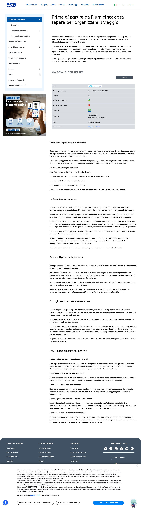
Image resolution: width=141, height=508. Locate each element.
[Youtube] (126, 448)
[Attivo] (89, 100)
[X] (116, 448)
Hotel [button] (10, 74)
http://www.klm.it (94, 127)
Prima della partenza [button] (16, 20)
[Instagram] (121, 448)
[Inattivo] (89, 105)
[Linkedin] (105, 448)
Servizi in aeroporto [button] (16, 47)
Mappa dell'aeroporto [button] (17, 42)
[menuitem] (11, 448)
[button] (117, 5)
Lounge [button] (11, 69)
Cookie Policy (35, 495)
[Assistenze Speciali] (123, 5)
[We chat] (132, 448)
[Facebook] (110, 448)
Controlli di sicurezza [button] (19, 31)
